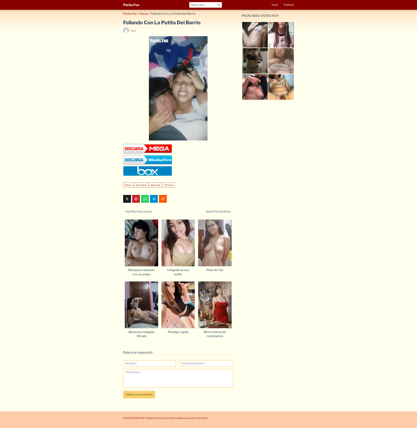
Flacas (143, 13)
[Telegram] (154, 199)
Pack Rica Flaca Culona (139, 211)
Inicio (275, 4)
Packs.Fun (131, 5)
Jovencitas (141, 185)
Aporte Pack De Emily (218, 211)
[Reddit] (163, 199)
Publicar (289, 4)
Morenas (155, 185)
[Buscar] (218, 4)
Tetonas (169, 185)
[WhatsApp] (145, 199)
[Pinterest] (136, 199)
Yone (133, 30)
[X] (127, 199)
